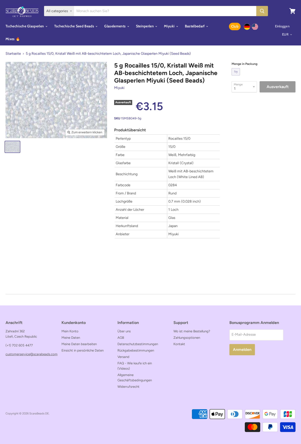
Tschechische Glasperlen (25, 26)
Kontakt (179, 344)
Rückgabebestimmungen (135, 350)
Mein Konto (69, 331)
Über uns (124, 331)
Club (234, 26)
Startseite (13, 54)
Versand (123, 357)
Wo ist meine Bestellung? (191, 331)
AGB (120, 338)
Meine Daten (70, 338)
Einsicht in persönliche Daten (82, 350)
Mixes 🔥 (13, 39)
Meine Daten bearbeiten (79, 344)
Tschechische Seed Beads (74, 26)
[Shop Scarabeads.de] (247, 26)
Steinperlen (145, 26)
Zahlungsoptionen (186, 338)
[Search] (262, 11)
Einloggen (282, 26)
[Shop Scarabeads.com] (254, 26)
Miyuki (169, 26)
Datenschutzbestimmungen (137, 344)
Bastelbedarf (195, 26)
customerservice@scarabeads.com (32, 354)
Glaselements (115, 26)
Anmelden (242, 349)
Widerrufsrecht (128, 387)
